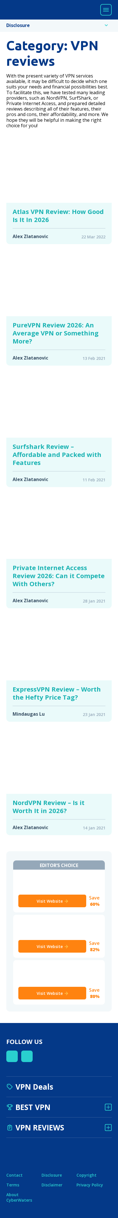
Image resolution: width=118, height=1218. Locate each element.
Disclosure (52, 1175)
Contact (14, 1175)
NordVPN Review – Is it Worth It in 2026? (48, 806)
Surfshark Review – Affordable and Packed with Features (57, 454)
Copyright (86, 1175)
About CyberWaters (19, 1197)
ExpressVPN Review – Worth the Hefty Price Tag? (57, 693)
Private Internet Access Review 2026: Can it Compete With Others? (59, 575)
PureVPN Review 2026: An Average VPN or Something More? (56, 333)
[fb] (12, 1056)
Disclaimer (52, 1185)
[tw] (27, 1056)
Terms (12, 1185)
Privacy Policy (89, 1185)
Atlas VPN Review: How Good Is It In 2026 (58, 215)
